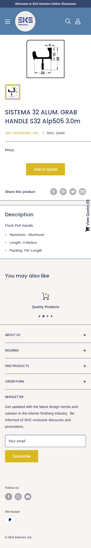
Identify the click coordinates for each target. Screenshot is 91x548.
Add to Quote (45, 169)
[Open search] (68, 21)
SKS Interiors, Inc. (22, 133)
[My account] (77, 21)
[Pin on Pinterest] (63, 191)
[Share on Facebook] (53, 191)
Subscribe (22, 456)
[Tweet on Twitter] (72, 191)
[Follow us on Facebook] (8, 496)
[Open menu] (7, 22)
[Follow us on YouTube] (27, 496)
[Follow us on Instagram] (18, 496)
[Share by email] (82, 191)
